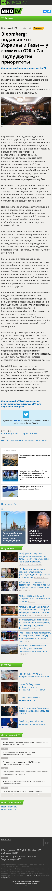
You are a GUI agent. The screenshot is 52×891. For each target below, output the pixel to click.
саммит (43, 440)
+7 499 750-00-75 (31, 875)
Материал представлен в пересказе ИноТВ (23, 68)
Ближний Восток (19, 440)
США (15, 433)
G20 (3, 440)
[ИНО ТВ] (12, 11)
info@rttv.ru (5, 878)
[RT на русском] (14, 2)
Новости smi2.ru (9, 504)
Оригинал (38, 28)
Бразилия (33, 440)
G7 (8, 440)
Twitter (17, 420)
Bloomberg (25, 28)
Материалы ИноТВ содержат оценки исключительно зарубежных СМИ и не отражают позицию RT (21, 404)
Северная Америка (29, 433)
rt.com (17, 869)
